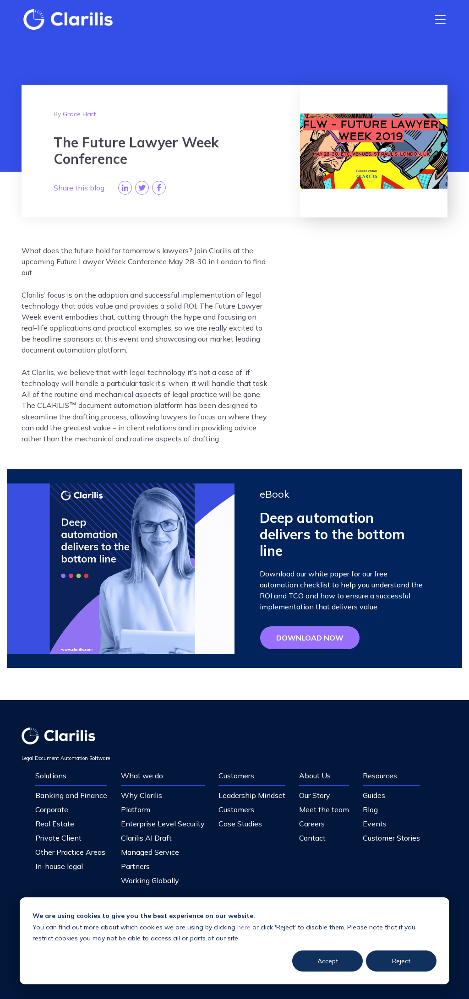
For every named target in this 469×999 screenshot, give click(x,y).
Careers (312, 823)
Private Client (58, 837)
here (244, 927)
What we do (142, 775)
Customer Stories (391, 837)
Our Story (314, 795)
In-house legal (59, 866)
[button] (440, 19)
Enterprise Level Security (163, 823)
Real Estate (54, 823)
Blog (370, 809)
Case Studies (240, 823)
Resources (380, 775)
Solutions (50, 775)
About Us (315, 775)
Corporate (51, 809)
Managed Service (150, 852)
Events (375, 823)
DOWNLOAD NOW (310, 637)
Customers (236, 775)
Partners (135, 866)
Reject (401, 961)
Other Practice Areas (70, 852)
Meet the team (324, 809)
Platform (135, 809)
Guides (374, 795)
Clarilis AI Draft (146, 837)
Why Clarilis (141, 795)
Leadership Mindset (251, 795)
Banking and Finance (71, 795)
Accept (327, 961)
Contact (312, 837)
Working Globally (150, 880)
